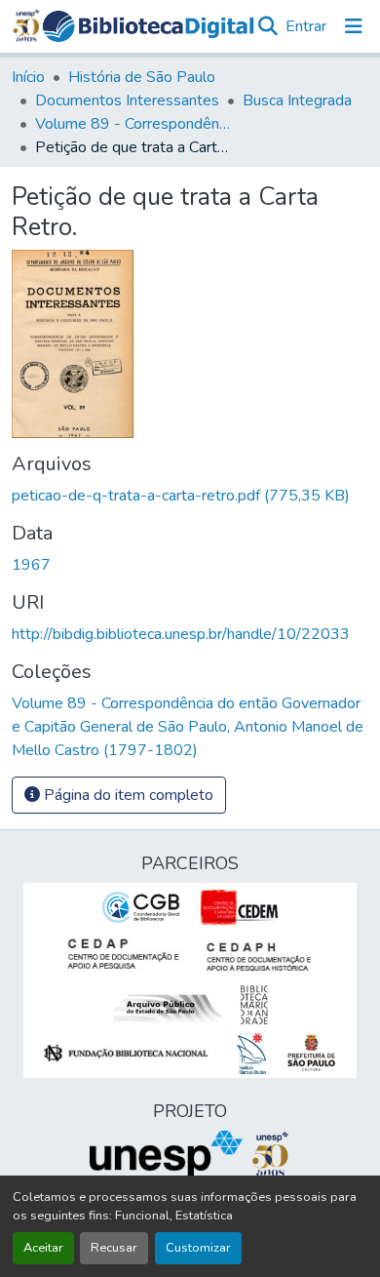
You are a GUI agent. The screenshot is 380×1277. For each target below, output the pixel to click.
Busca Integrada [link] (297, 100)
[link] (190, 495)
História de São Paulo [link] (141, 77)
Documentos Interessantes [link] (127, 100)
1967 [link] (31, 565)
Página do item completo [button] (126, 795)
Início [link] (28, 77)
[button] (148, 27)
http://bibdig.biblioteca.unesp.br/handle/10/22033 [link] (181, 634)
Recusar (114, 1248)
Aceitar (43, 1248)
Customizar (198, 1248)
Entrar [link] (305, 26)
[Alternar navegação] (353, 26)
